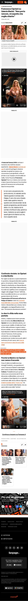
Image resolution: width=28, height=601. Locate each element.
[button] (25, 22)
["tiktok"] (3, 506)
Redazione (3, 526)
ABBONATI (20, 2)
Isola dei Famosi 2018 (7, 6)
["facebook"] (17, 506)
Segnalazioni (11, 521)
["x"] (13, 506)
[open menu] (2, 2)
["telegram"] (20, 506)
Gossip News (13, 438)
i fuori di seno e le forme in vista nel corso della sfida (12, 343)
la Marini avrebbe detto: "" (12, 383)
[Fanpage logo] (9, 2)
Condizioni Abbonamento (16, 524)
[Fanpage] (14, 553)
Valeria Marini (4, 440)
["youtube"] (10, 506)
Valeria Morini (9, 22)
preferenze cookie (12, 526)
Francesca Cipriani (5, 438)
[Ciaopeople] (14, 597)
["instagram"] (6, 506)
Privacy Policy (19, 521)
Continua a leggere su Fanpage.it (14, 434)
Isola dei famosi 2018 (21, 438)
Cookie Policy (4, 524)
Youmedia (3, 521)
